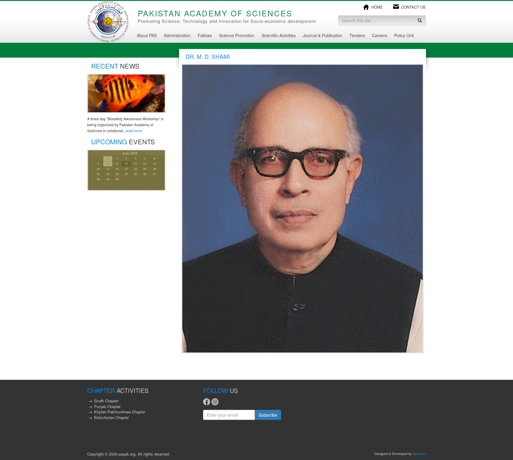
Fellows (205, 35)
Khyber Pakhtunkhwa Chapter (119, 412)
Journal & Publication (322, 35)
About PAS (147, 35)
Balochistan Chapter (111, 417)
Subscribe (268, 415)
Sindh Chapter (106, 401)
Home (377, 7)
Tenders (357, 35)
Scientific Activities (279, 35)
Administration (177, 35)
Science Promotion (236, 35)
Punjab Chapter (107, 406)
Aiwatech (419, 453)
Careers (379, 35)
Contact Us (413, 7)
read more (134, 130)
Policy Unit (404, 35)
